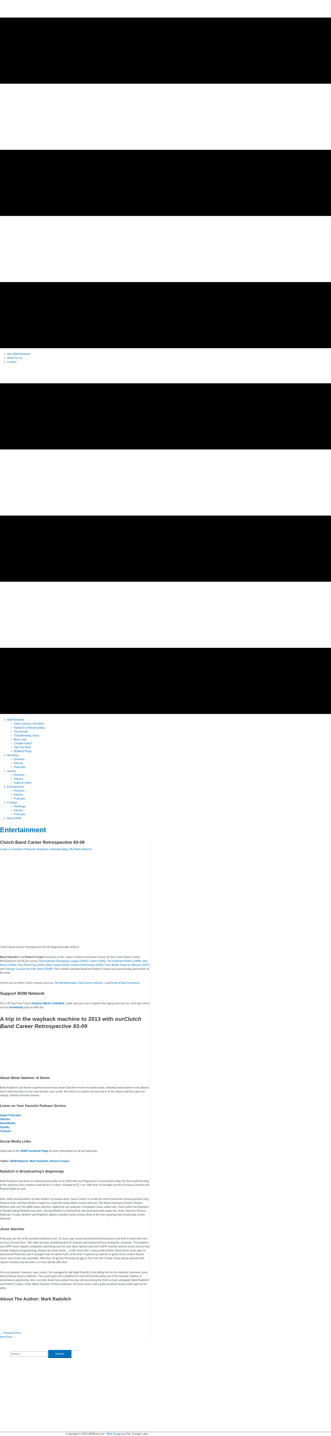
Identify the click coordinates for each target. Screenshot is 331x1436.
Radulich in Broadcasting (52, 849)
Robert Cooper (59, 1161)
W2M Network (19, 1161)
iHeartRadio (8, 1123)
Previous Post (10, 1332)
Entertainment (23, 830)
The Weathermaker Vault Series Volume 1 (79, 982)
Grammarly (16, 1007)
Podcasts (30, 849)
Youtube (5, 1131)
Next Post (7, 1336)
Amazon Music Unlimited (48, 1003)
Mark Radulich (38, 1161)
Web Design (114, 1433)
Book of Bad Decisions (125, 982)
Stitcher (5, 1119)
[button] (15, 719)
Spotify (4, 1127)
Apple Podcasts (10, 1115)
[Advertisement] (63, 374)
